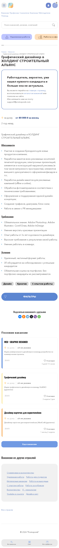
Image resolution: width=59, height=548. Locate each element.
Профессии (14, 13)
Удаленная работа (15, 477)
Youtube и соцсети (15, 494)
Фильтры (29, 296)
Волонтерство (13, 490)
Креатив (22, 283)
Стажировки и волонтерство (20, 473)
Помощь (4, 16)
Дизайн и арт (32, 494)
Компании (34, 13)
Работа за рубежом (35, 485)
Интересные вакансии (17, 481)
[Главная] (10, 5)
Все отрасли (7, 510)
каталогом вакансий (33, 93)
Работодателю (44, 13)
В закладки (51, 361)
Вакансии (5, 13)
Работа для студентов (36, 477)
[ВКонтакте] (20, 316)
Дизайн (7, 283)
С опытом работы (42, 283)
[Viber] (35, 316)
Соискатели (24, 13)
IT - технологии (29, 490)
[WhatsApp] (39, 316)
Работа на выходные (38, 481)
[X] (31, 316)
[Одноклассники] (23, 316)
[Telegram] (27, 316)
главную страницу (37, 90)
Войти (48, 5)
